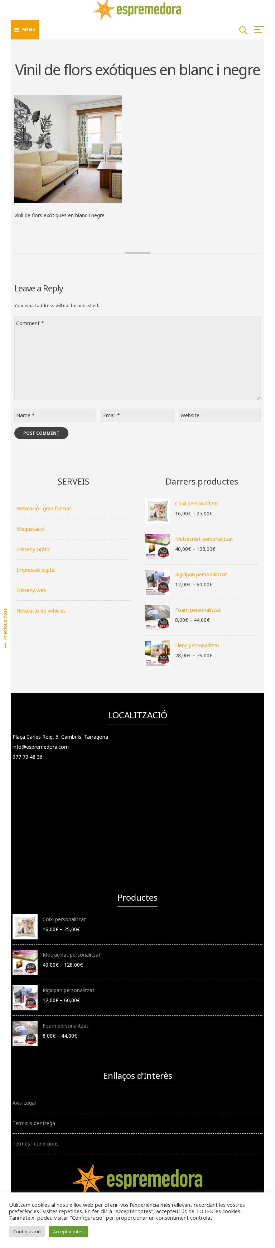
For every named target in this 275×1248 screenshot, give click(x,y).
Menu (28, 30)
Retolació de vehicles (41, 610)
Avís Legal (24, 1102)
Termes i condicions (36, 1143)
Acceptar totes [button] (68, 1231)
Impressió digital (36, 569)
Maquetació (31, 528)
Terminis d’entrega (34, 1123)
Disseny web (31, 590)
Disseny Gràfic (33, 549)
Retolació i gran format (44, 508)
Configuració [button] (27, 1231)
